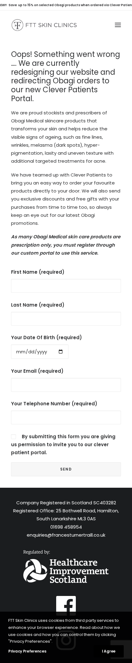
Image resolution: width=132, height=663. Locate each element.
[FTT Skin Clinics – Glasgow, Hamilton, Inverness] (44, 25)
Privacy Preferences (27, 651)
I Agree (108, 651)
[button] (118, 24)
